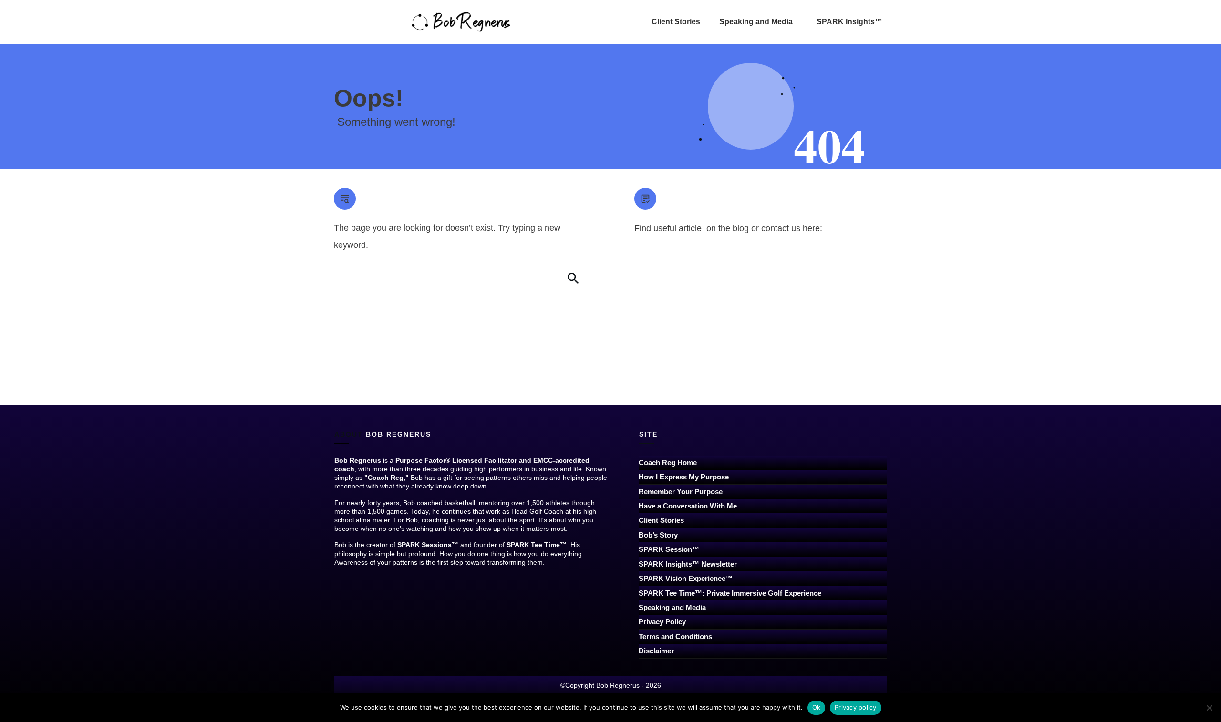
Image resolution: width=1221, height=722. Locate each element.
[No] (1209, 707)
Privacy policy (856, 707)
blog (741, 228)
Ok (816, 707)
